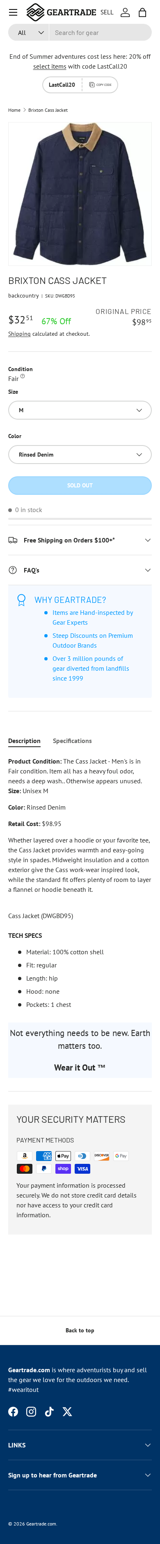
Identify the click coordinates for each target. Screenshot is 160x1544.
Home (14, 110)
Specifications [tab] (72, 740)
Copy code (104, 85)
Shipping (19, 333)
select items (49, 66)
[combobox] (80, 32)
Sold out (80, 485)
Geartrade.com (41, 1524)
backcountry (23, 295)
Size (13, 391)
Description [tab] (24, 740)
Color (14, 436)
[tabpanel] (80, 882)
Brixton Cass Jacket (48, 110)
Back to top (80, 1330)
